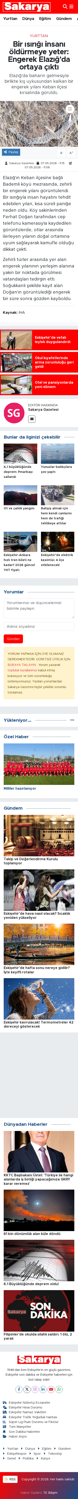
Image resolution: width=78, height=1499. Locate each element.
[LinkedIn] (43, 1389)
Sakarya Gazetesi (21, 163)
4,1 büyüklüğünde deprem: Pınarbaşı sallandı (18, 472)
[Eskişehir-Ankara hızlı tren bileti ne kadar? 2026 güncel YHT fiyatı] (20, 541)
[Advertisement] (39, 1075)
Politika (28, 1458)
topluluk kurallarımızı (23, 670)
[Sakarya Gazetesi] (14, 412)
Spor (37, 1453)
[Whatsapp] (59, 1389)
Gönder (13, 639)
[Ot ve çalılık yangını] (20, 495)
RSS (12, 1479)
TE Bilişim (50, 1492)
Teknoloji (55, 1453)
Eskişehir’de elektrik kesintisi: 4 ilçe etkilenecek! (57, 560)
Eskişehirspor (17, 1453)
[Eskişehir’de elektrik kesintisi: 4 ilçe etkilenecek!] (58, 541)
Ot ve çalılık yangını (19, 508)
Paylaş (13, 152)
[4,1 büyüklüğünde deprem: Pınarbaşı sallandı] (20, 453)
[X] (27, 1389)
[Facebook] (19, 1389)
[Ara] (65, 7)
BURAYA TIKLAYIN (22, 665)
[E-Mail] (31, 419)
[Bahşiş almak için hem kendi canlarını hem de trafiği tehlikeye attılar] (58, 495)
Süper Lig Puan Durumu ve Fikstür (33, 1422)
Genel (11, 1458)
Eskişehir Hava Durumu (25, 1407)
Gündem (64, 19)
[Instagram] (35, 1389)
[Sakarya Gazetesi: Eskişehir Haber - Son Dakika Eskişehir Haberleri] (26, 7)
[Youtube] (51, 1389)
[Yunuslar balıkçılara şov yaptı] (58, 453)
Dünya (28, 19)
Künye (45, 1458)
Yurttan (10, 19)
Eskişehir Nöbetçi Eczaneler (29, 1402)
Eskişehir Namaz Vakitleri (27, 1412)
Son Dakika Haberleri (24, 1431)
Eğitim (45, 19)
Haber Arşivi (18, 1436)
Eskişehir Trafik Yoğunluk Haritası (33, 1417)
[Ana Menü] (71, 7)
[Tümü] (72, 720)
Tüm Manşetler (20, 1426)
